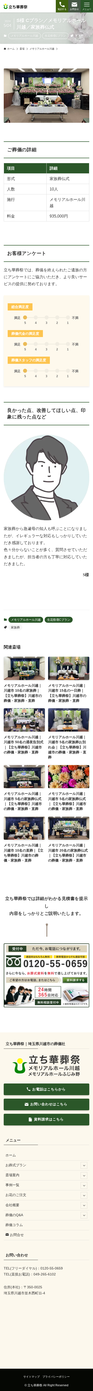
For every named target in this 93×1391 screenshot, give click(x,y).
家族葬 (79, 35)
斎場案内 (12, 1175)
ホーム (10, 1155)
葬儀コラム (14, 1225)
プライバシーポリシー (56, 1376)
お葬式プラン (15, 1165)
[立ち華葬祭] (15, 6)
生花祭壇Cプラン (55, 35)
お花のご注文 (15, 1195)
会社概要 (12, 1205)
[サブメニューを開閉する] (84, 1165)
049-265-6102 (44, 1274)
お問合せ (16, 1235)
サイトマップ (31, 1376)
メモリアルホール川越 (24, 35)
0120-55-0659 (51, 1268)
